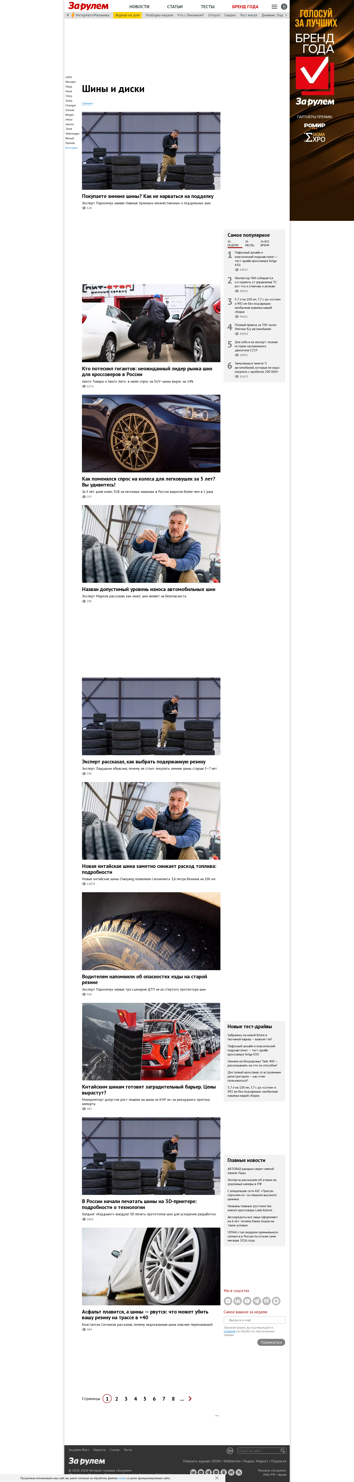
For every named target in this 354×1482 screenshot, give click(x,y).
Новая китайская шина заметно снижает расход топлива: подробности (149, 869)
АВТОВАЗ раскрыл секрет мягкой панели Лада (251, 1171)
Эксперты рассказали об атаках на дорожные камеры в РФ (252, 1182)
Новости (139, 6)
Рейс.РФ (269, 1474)
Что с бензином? (190, 15)
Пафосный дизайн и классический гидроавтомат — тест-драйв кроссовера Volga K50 (256, 258)
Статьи (175, 6)
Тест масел (248, 15)
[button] (217, 1478)
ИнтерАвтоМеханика (92, 15)
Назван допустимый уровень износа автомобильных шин (148, 589)
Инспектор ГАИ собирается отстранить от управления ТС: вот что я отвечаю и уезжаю (256, 282)
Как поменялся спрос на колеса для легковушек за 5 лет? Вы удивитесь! (148, 481)
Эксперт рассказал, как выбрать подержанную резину (143, 761)
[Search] (283, 1450)
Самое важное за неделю (245, 1311)
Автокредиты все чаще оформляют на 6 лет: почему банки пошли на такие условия (253, 1221)
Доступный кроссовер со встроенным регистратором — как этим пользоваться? (254, 1076)
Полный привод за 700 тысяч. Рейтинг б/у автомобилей (256, 327)
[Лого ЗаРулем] (88, 6)
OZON (216, 1461)
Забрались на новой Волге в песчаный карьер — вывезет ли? (250, 1037)
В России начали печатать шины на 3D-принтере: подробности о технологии (139, 1204)
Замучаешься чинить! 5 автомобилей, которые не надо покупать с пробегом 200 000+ (257, 367)
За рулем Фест (79, 1450)
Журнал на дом (127, 15)
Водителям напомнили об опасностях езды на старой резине (144, 979)
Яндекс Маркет (255, 1461)
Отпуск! (214, 15)
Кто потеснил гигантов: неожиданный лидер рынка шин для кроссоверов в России (147, 371)
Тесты (207, 6)
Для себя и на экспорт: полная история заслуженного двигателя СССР (256, 346)
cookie (122, 1478)
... (182, 1398)
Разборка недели (159, 15)
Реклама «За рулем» (272, 1470)
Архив (282, 1474)
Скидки (230, 15)
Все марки (72, 147)
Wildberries (232, 1461)
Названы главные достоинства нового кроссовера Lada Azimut (250, 1208)
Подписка (278, 1461)
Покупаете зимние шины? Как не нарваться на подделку (147, 196)
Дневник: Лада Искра (278, 15)
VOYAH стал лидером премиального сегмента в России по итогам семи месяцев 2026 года (253, 1236)
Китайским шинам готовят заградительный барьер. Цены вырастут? (149, 1089)
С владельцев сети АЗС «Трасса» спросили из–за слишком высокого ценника (252, 1195)
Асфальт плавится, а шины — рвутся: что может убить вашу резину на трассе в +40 (145, 1314)
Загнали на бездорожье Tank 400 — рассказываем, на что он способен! (253, 1063)
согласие (230, 1331)
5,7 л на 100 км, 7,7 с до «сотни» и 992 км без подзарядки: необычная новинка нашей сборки (258, 305)
